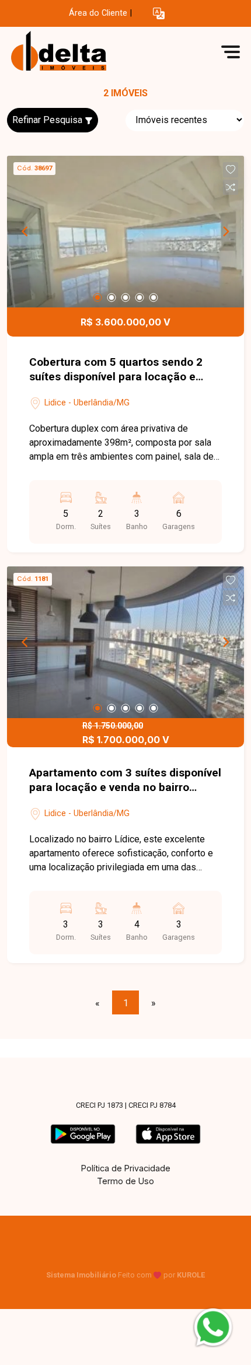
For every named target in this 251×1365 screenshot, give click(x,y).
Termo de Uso (125, 1181)
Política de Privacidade (125, 1168)
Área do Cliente (98, 13)
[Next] (225, 231)
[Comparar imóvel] (230, 187)
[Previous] (26, 231)
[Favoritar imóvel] (230, 169)
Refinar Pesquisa (48, 119)
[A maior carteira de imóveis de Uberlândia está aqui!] (94, 51)
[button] (158, 14)
